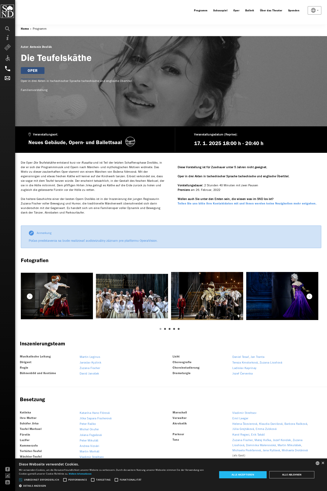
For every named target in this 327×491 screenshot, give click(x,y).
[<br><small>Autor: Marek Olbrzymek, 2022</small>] (57, 296)
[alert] (163, 474)
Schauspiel (220, 10)
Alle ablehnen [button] (292, 474)
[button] (115, 486)
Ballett (249, 10)
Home (25, 29)
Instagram (7, 475)
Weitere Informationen (80, 474)
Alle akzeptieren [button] (243, 474)
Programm (200, 10)
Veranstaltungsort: (45, 134)
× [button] (322, 463)
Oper (236, 10)
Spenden (294, 10)
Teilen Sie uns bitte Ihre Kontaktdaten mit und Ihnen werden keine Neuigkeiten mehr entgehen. (247, 203)
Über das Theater (271, 10)
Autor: (25, 47)
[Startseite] (15, 11)
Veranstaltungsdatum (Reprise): (215, 134)
